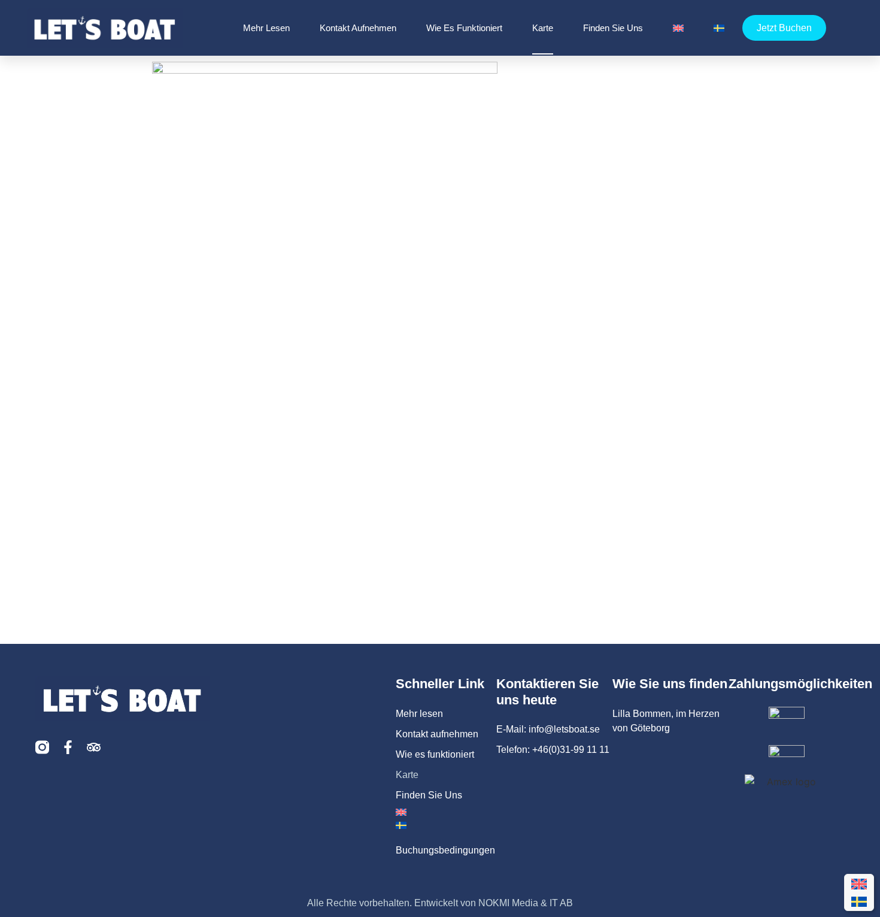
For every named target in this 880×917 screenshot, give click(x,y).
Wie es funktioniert (464, 28)
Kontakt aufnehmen (358, 28)
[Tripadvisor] (94, 747)
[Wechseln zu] (678, 28)
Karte (542, 28)
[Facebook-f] (68, 747)
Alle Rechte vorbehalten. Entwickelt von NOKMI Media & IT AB (440, 903)
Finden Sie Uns (613, 28)
